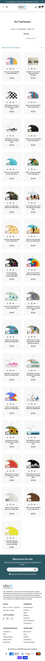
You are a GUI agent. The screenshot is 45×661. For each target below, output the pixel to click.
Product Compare (29, 642)
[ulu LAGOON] (22, 7)
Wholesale (6, 642)
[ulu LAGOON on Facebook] (3, 618)
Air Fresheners (28, 607)
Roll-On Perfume (29, 620)
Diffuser (26, 615)
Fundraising (27, 639)
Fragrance (27, 618)
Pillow (25, 612)
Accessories (27, 623)
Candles (26, 610)
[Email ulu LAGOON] (12, 618)
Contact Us (6, 631)
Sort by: (26, 34)
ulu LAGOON (18, 649)
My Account (27, 631)
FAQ (4, 634)
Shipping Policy (8, 636)
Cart (25, 634)
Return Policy (7, 639)
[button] (7, 69)
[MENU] (3, 7)
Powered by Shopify (30, 649)
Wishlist (26, 636)
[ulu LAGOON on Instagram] (7, 618)
